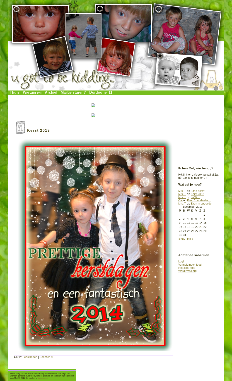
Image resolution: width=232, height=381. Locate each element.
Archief (51, 92)
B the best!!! (198, 191)
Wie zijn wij (32, 92)
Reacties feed (186, 267)
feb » (190, 239)
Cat (180, 200)
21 (201, 227)
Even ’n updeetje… (199, 200)
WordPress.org (187, 271)
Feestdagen (30, 357)
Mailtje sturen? (73, 92)
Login (181, 261)
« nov (181, 239)
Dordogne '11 (100, 92)
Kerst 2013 (38, 130)
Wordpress (43, 378)
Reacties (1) (46, 357)
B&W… (195, 197)
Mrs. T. (182, 191)
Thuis (14, 92)
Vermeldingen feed (190, 264)
